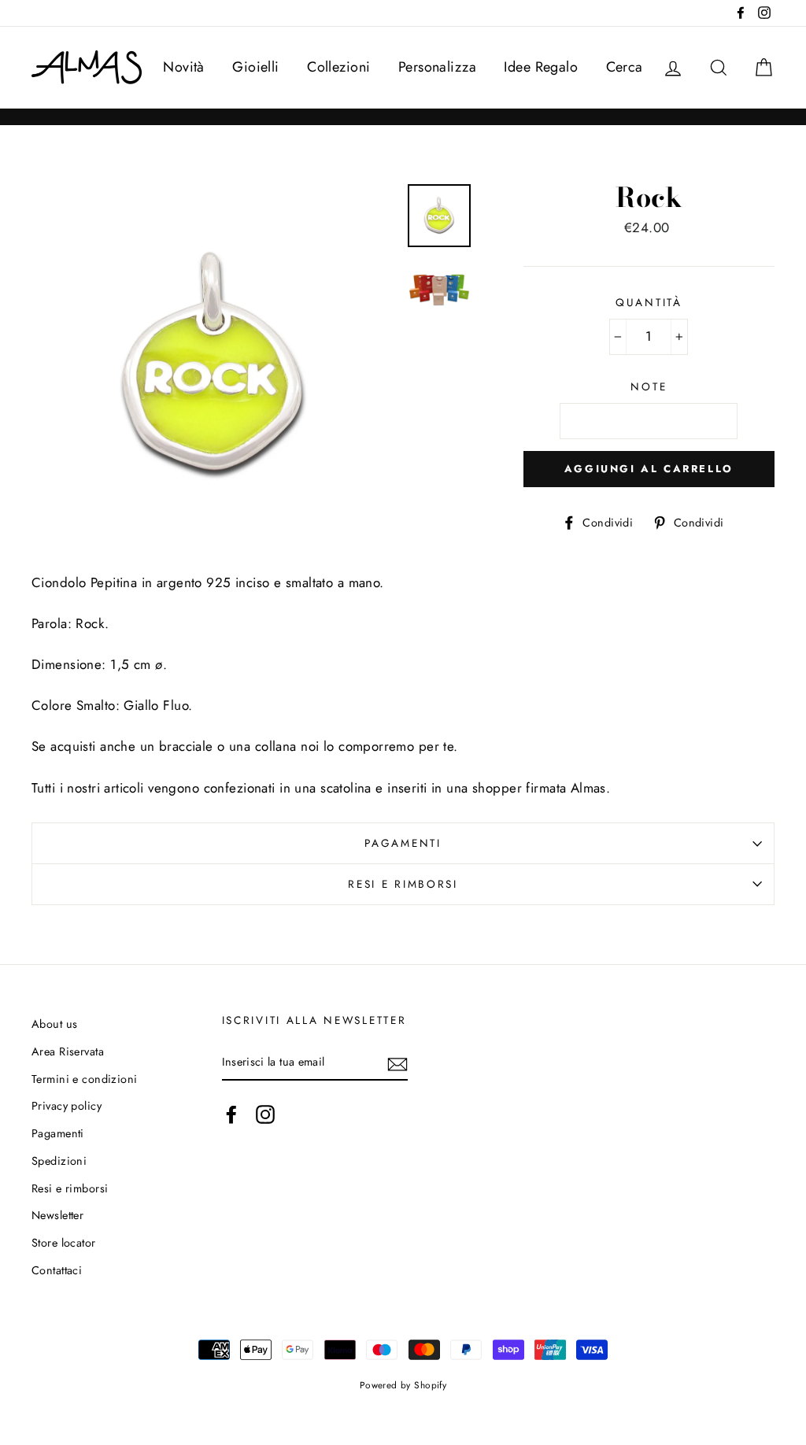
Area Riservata (67, 1051)
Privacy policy (66, 1106)
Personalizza (437, 67)
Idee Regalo (541, 67)
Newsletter (57, 1215)
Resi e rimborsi (403, 884)
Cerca (624, 67)
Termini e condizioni (84, 1079)
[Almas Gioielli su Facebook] (231, 1114)
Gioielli (255, 67)
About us (54, 1024)
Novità (184, 67)
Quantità (649, 302)
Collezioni (338, 67)
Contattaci (56, 1270)
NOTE (648, 386)
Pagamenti (402, 843)
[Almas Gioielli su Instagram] (265, 1114)
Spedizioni (59, 1161)
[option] (213, 366)
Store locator (63, 1243)
